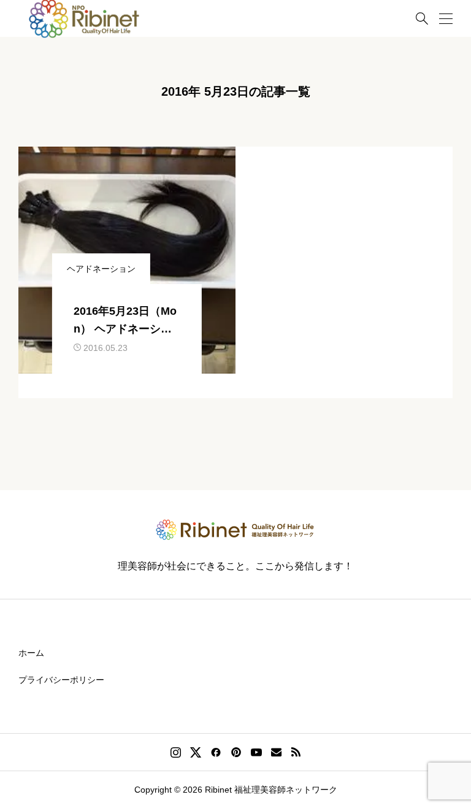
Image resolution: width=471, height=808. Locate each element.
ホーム (31, 653)
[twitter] (195, 752)
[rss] (296, 752)
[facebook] (215, 752)
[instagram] (175, 752)
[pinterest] (236, 752)
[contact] (276, 752)
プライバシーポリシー (61, 680)
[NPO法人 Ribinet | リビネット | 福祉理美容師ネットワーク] (235, 529)
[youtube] (256, 752)
